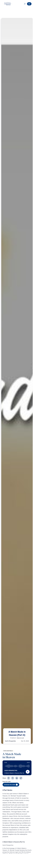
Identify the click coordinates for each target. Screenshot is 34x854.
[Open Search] (24, 3)
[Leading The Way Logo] (8, 4)
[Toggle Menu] (29, 3)
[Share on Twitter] (12, 778)
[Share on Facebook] (8, 778)
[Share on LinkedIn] (16, 778)
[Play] (28, 772)
